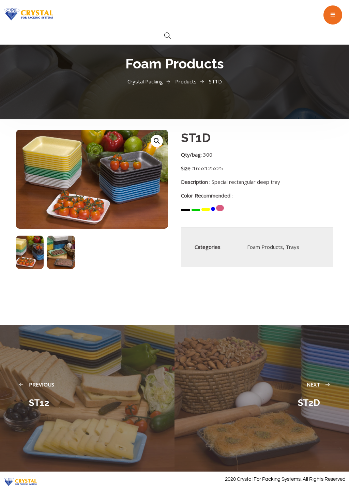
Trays (292, 246)
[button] (157, 141)
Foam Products (265, 246)
